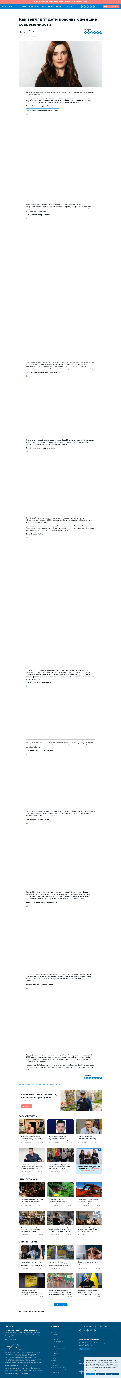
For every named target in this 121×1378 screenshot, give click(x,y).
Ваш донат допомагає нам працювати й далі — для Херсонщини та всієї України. (60, 1)
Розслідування (58, 1341)
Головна (21, 14)
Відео (37, 6)
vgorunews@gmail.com (12, 1335)
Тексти (43, 6)
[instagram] (84, 6)
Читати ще (60, 1305)
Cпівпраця (68, 6)
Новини (24, 6)
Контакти (59, 6)
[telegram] (90, 6)
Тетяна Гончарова (30, 31)
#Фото (21, 1085)
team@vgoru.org (10, 1339)
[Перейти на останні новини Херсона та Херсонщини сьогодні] (7, 6)
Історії (56, 1334)
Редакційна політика (58, 1367)
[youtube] (87, 6)
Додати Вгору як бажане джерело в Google (44, 110)
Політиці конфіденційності (103, 1371)
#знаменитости (48, 1085)
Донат (25, 1106)
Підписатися (84, 1349)
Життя (56, 1353)
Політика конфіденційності (60, 1370)
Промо (56, 1351)
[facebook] (81, 6)
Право (56, 1344)
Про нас (51, 6)
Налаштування (111, 1374)
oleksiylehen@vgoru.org (32, 1335)
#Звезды (39, 1085)
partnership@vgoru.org (32, 1332)
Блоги (31, 6)
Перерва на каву (59, 1348)
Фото (35, 14)
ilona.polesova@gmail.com (13, 1332)
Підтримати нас (110, 6)
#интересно (29, 1085)
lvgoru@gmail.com (11, 1337)
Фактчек (56, 1339)
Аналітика (57, 1337)
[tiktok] (93, 6)
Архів (54, 1360)
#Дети (58, 1085)
